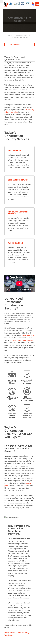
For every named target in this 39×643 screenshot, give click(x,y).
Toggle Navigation (13, 44)
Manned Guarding (15, 243)
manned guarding (27, 335)
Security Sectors (21, 35)
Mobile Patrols (14, 150)
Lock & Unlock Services (18, 180)
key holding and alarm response (21, 340)
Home (10, 35)
